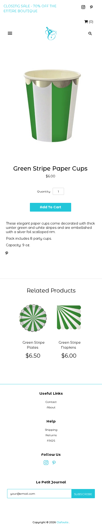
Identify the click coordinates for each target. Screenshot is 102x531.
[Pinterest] (91, 8)
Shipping (51, 429)
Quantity (43, 191)
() (91, 22)
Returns (51, 435)
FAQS (51, 440)
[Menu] (10, 33)
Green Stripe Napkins (70, 345)
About (51, 407)
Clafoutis (62, 522)
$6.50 (33, 355)
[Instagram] (83, 8)
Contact (51, 402)
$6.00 (68, 355)
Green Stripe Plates (34, 345)
